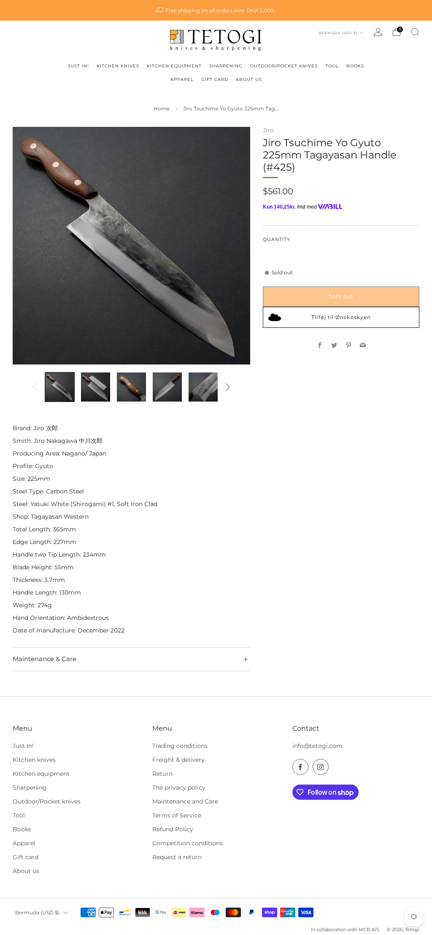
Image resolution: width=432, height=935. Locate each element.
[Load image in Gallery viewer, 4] (167, 387)
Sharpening (30, 787)
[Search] (415, 32)
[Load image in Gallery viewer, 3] (131, 387)
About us (26, 871)
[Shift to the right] (227, 387)
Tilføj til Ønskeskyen (341, 317)
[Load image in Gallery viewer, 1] (60, 387)
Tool (19, 815)
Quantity (276, 239)
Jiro (268, 130)
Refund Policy (172, 829)
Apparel (24, 843)
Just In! (23, 745)
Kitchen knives (34, 759)
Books (22, 829)
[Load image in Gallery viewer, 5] (203, 387)
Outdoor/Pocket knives (47, 801)
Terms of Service (176, 815)
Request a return (177, 857)
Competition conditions (187, 843)
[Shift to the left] (35, 387)
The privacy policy (178, 787)
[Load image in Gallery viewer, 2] (96, 387)
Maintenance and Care (185, 801)
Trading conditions (180, 745)
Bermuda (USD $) (339, 33)
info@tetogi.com (317, 745)
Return (162, 773)
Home (162, 109)
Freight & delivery (178, 759)
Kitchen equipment (41, 773)
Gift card (25, 857)
